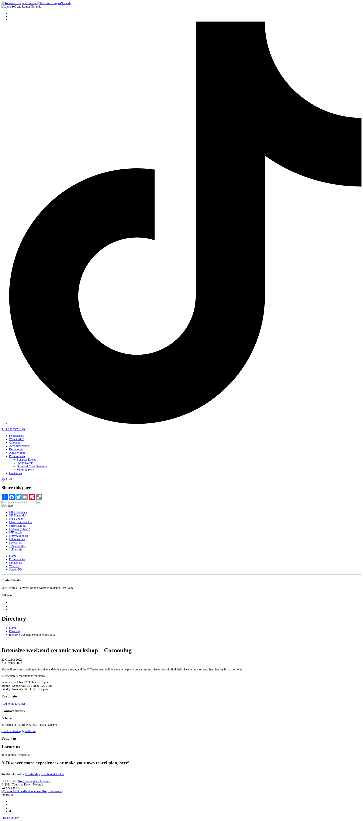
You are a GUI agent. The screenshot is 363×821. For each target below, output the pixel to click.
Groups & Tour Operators (32, 466)
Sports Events (25, 463)
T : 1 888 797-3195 (13, 429)
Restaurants (16, 449)
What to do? (16, 439)
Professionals (17, 456)
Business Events (26, 459)
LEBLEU (24, 787)
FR (3, 479)
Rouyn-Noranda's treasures (34, 781)
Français (15, 532)
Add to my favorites (13, 703)
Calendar (14, 442)
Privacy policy (10, 817)
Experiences (16, 435)
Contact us (15, 473)
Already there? (18, 452)
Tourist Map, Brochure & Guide (44, 774)
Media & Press (25, 469)
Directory (14, 631)
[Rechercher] (7, 479)
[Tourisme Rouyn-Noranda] (36, 3)
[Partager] (10, 479)
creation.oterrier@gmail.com (19, 731)
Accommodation (19, 446)
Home (12, 555)
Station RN (17, 546)
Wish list (15, 542)
